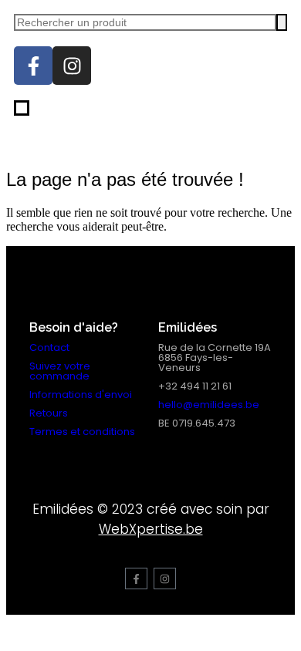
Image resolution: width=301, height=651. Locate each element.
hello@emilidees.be (208, 404)
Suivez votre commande (59, 371)
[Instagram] (71, 65)
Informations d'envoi (80, 394)
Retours (48, 413)
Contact (49, 347)
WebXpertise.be (151, 529)
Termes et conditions (82, 431)
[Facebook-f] (33, 65)
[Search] (281, 22)
